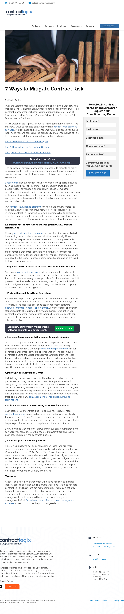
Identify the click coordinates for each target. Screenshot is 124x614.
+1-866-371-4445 (16, 3)
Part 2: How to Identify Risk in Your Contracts (28, 147)
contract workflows (15, 414)
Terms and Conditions (98, 601)
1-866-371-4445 (99, 559)
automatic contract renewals (28, 233)
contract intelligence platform (25, 207)
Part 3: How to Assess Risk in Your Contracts (27, 152)
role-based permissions (28, 272)
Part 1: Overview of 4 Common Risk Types (26, 141)
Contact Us (12, 587)
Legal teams (11, 182)
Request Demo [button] (109, 26)
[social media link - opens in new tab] (117, 3)
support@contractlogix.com (104, 546)
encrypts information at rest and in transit (27, 308)
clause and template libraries (54, 348)
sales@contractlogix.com (43, 3)
